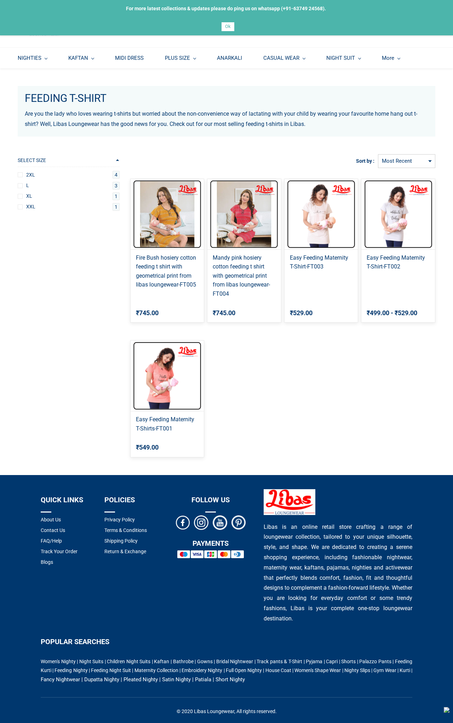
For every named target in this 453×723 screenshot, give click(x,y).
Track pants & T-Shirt (279, 661)
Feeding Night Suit (111, 670)
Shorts (348, 661)
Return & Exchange (125, 551)
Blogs (47, 562)
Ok (228, 26)
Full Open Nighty (244, 670)
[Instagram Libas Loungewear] (201, 522)
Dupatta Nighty (101, 679)
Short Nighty (230, 679)
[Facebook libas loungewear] (183, 522)
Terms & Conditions (125, 530)
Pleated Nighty (141, 679)
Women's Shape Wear (317, 670)
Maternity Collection (156, 670)
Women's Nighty (58, 661)
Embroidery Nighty (202, 670)
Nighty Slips (357, 670)
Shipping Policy (121, 541)
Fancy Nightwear (60, 679)
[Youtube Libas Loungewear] (220, 522)
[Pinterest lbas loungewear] (238, 522)
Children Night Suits (128, 661)
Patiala (203, 679)
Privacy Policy (119, 519)
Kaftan (161, 661)
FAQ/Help (51, 541)
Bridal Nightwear (234, 661)
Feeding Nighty (71, 670)
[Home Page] (289, 493)
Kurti (405, 670)
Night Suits (91, 661)
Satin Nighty (176, 679)
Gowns (205, 661)
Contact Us (53, 530)
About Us (51, 519)
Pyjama (314, 661)
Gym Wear (384, 670)
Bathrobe (183, 661)
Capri (332, 661)
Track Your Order (59, 551)
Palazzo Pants (375, 661)
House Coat (278, 670)
